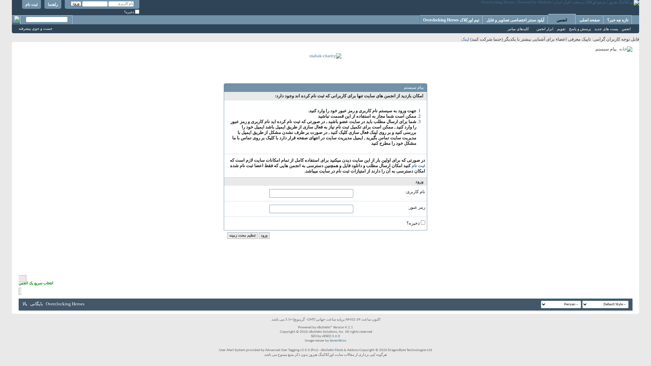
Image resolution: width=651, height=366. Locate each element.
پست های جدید (606, 29)
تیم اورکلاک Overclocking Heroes (451, 20)
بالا (24, 303)
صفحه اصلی (589, 20)
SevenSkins (338, 341)
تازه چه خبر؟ (617, 20)
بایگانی (36, 303)
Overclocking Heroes (65, 303)
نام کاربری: (415, 191)
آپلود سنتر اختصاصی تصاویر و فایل (515, 20)
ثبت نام (31, 4)
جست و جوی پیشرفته (36, 28)
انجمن (562, 20)
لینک (465, 39)
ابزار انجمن (544, 29)
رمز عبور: (416, 207)
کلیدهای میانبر (518, 29)
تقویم (561, 29)
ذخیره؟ (129, 12)
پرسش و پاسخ (580, 29)
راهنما (53, 4)
